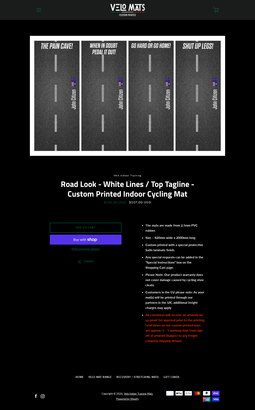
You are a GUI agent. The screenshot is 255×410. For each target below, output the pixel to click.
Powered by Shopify (127, 398)
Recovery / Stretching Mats (138, 377)
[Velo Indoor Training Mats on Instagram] (43, 396)
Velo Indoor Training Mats (138, 393)
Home (80, 377)
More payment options (86, 249)
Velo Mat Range (100, 377)
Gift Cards (171, 377)
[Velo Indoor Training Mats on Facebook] (36, 396)
